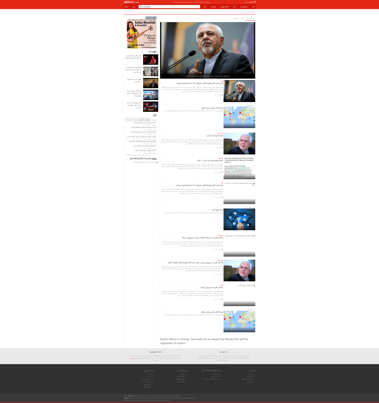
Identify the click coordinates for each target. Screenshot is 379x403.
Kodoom (125, 398)
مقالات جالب (152, 51)
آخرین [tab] (242, 18)
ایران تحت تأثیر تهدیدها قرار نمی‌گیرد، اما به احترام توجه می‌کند (199, 185)
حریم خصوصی (147, 384)
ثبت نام (149, 376)
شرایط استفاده (147, 387)
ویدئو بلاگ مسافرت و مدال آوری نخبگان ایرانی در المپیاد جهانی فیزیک (133, 93)
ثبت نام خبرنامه (146, 379)
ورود (134, 6)
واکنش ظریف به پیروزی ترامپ (211, 287)
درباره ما (250, 374)
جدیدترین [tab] (141, 120)
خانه (253, 6)
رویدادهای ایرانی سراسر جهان (212, 107)
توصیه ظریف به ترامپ (214, 135)
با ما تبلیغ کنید (217, 209)
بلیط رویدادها (181, 376)
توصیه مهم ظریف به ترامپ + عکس (210, 160)
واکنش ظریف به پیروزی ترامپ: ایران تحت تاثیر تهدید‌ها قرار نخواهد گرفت (195, 262)
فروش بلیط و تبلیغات (246, 379)
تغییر (249, 2)
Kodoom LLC (132, 395)
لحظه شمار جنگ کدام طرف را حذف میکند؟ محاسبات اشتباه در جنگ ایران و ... (133, 69)
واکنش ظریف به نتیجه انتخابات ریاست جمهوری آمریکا (202, 237)
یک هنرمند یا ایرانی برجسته (211, 379)
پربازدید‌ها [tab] (154, 120)
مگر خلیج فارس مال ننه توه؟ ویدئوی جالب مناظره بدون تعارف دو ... (134, 105)
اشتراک (126, 6)
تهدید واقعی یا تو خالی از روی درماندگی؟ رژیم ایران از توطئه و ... (133, 57)
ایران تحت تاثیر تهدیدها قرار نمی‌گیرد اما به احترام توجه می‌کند (199, 83)
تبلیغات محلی (181, 381)
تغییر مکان (148, 381)
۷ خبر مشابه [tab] (250, 18)
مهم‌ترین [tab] (235, 18)
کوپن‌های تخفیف (180, 379)
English (137, 2)
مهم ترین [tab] (147, 120)
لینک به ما (249, 381)
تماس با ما (249, 376)
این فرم (132, 358)
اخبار (234, 6)
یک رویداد (215, 374)
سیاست (243, 12)
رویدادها (182, 374)
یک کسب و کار (214, 376)
